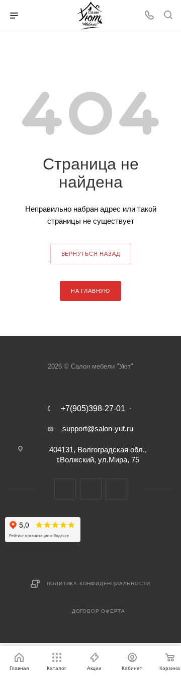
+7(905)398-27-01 (93, 409)
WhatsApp (116, 489)
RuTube (91, 489)
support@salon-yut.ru (97, 428)
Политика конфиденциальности (99, 583)
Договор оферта (98, 611)
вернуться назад (90, 254)
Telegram (65, 489)
